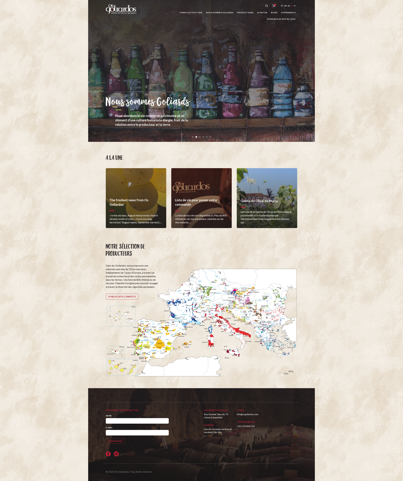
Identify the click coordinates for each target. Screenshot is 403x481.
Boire (274, 12)
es (289, 6)
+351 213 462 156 (246, 426)
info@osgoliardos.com (247, 414)
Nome (109, 415)
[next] (309, 71)
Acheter (262, 12)
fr (292, 6)
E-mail (109, 427)
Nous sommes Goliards (219, 12)
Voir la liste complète (122, 296)
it (295, 6)
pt (282, 6)
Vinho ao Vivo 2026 (191, 12)
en (285, 6)
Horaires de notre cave (281, 19)
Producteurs (245, 12)
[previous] (93, 71)
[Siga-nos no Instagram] (116, 453)
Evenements (288, 12)
